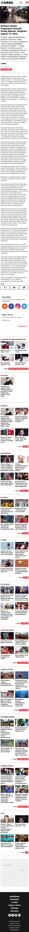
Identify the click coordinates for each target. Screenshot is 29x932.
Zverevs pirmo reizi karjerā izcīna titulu (7, 570)
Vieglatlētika (7, 669)
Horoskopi (14, 899)
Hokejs (4, 406)
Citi (3, 813)
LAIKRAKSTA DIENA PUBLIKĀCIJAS (14, 339)
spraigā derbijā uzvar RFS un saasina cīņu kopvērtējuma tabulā (7, 526)
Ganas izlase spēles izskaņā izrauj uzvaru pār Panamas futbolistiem (7, 511)
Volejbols (6, 584)
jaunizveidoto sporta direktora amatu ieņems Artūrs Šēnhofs (21, 467)
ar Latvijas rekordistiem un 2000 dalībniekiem (6, 683)
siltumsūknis (19, 881)
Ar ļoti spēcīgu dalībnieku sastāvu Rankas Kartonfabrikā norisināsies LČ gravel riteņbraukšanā (7, 732)
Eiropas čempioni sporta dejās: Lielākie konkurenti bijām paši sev (21, 846)
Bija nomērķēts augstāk (5, 363)
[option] (14, 14)
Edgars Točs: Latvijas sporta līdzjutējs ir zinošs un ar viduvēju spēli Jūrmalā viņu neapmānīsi (7, 615)
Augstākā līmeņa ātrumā (20, 363)
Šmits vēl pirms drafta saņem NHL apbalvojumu (21, 439)
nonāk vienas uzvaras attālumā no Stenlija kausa (7, 440)
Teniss (4, 540)
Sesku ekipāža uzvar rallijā (21, 656)
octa (22, 870)
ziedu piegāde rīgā (7, 865)
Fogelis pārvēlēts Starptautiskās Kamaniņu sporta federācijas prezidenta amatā (20, 780)
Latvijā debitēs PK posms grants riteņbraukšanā (6, 750)
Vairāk (6, 369)
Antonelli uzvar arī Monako (6, 641)
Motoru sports (8, 630)
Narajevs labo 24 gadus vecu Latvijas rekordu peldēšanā (7, 845)
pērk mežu (13, 866)
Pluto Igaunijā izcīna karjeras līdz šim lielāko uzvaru (21, 729)
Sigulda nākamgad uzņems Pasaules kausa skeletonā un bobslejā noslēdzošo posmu (7, 780)
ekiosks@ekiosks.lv (14, 929)
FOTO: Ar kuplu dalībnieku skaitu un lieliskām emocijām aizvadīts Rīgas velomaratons (21, 752)
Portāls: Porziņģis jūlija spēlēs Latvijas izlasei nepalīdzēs (7, 483)
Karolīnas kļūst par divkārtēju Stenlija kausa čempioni (21, 419)
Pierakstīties (22, 326)
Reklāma (14, 908)
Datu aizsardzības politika (14, 925)
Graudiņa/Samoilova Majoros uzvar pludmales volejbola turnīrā (7, 597)
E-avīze (14, 902)
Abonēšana (14, 897)
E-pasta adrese (6, 320)
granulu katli (7, 879)
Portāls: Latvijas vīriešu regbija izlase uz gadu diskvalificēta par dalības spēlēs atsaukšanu (7, 828)
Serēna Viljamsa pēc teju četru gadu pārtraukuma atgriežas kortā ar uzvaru (21, 554)
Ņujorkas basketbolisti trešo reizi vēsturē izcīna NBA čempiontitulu (21, 484)
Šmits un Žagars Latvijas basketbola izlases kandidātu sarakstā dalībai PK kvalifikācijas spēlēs (7, 467)
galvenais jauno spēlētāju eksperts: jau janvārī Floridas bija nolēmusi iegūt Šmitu (7, 391)
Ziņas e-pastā (14, 905)
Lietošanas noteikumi (14, 923)
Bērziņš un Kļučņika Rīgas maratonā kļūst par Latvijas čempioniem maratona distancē (7, 703)
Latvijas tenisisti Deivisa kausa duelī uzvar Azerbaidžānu (7, 552)
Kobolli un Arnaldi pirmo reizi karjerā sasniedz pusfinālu (21, 571)
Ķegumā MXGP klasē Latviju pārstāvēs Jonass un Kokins (21, 642)
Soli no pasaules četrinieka (20, 825)
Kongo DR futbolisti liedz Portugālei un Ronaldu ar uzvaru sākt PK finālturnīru (21, 526)
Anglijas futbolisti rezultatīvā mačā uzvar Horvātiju (21, 510)
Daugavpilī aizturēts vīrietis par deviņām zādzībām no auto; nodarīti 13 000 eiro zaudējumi (21, 798)
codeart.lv (17, 927)
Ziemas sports (7, 766)
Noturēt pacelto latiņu (6, 351)
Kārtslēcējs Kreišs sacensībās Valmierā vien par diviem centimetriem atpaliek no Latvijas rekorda (21, 684)
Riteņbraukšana (6, 69)
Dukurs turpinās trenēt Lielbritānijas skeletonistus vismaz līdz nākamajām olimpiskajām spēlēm (7, 798)
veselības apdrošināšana (12, 874)
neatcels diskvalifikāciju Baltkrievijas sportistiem (20, 703)
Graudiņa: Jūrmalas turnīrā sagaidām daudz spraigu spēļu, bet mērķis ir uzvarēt (21, 597)
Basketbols (6, 453)
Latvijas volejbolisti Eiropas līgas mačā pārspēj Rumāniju (21, 612)
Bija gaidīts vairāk (21, 351)
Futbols (5, 497)
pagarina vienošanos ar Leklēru (5, 656)
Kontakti (15, 911)
